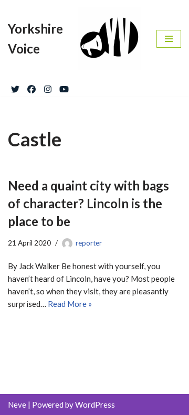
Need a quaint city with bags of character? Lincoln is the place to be (88, 203)
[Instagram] (47, 87)
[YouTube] (64, 87)
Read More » (70, 303)
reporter (89, 243)
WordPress (95, 404)
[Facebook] (31, 87)
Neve (17, 404)
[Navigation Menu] (168, 39)
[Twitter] (15, 87)
